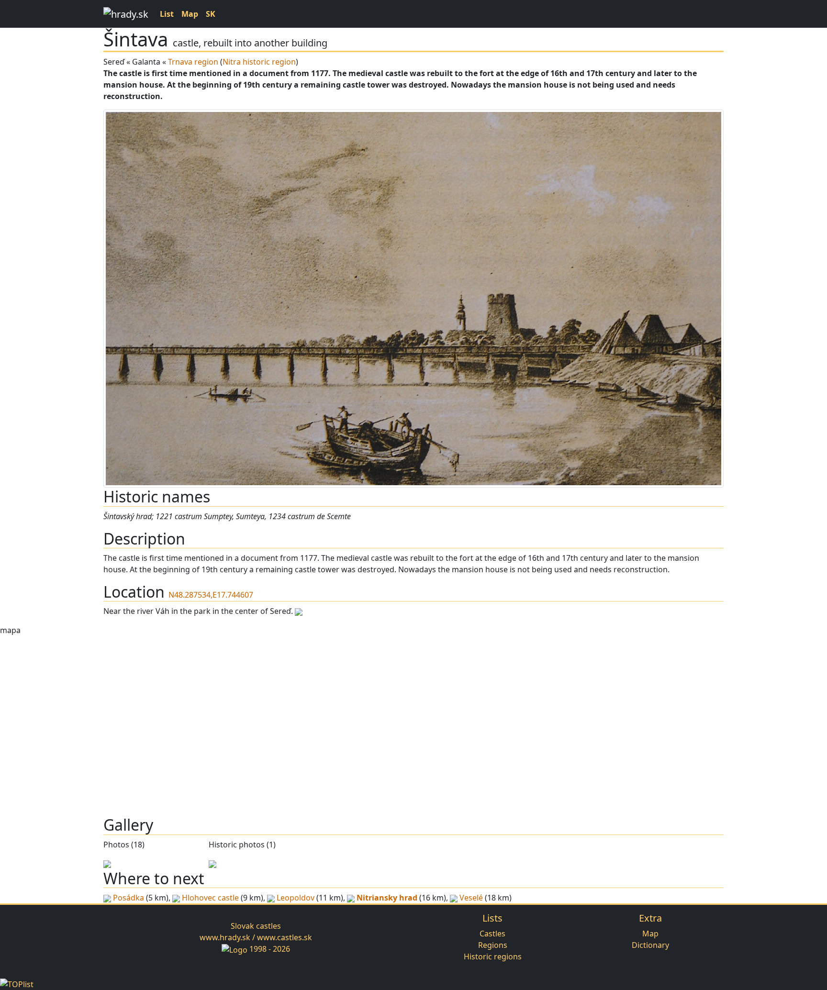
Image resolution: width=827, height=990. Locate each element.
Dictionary (650, 945)
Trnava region (193, 61)
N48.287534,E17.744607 (210, 595)
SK (210, 14)
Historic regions (493, 956)
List (167, 14)
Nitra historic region (259, 61)
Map (189, 14)
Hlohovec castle (210, 897)
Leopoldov (295, 897)
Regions (492, 945)
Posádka (128, 897)
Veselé (471, 897)
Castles (492, 933)
